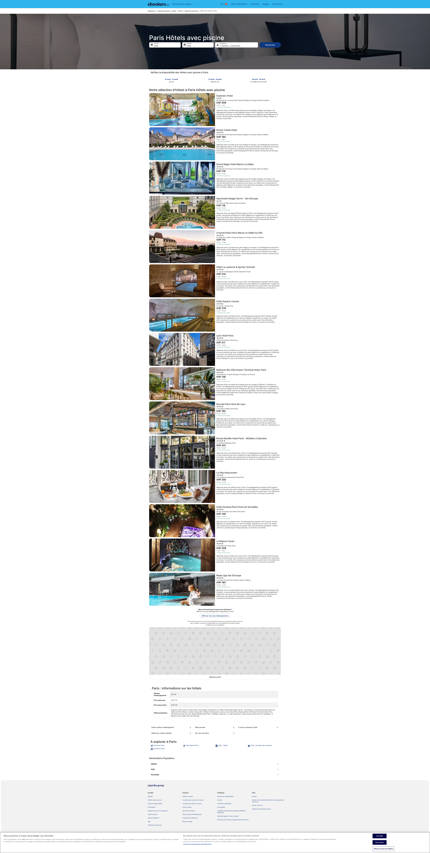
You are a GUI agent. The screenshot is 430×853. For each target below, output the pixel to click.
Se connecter (277, 4)
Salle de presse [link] (152, 814)
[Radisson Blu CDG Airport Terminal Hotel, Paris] (215, 383)
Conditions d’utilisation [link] (224, 803)
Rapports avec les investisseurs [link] (158, 811)
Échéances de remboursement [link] (261, 809)
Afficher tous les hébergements (215, 616)
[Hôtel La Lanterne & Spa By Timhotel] (215, 280)
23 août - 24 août (214, 79)
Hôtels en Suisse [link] (188, 796)
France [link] (180, 11)
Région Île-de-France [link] (191, 11)
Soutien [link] (254, 796)
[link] (166, 745)
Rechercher (270, 45)
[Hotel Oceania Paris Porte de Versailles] (215, 520)
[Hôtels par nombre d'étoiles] (171, 733)
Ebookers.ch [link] (152, 11)
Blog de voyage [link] (187, 821)
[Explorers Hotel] (215, 109)
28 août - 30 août (258, 79)
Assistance (254, 4)
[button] (215, 763)
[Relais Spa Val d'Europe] (215, 589)
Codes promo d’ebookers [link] (190, 818)
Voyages (265, 4)
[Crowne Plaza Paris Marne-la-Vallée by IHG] (215, 246)
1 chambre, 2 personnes (230, 46)
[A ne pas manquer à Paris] (258, 727)
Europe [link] (174, 11)
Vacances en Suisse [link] (189, 811)
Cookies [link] (219, 800)
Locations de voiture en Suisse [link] (192, 803)
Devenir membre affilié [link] (155, 803)
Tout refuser (379, 842)
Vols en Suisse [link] (187, 807)
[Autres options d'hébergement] (171, 727)
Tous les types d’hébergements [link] (192, 814)
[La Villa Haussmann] (215, 486)
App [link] (149, 821)
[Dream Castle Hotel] (215, 143)
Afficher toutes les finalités (383, 849)
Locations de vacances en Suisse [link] (193, 800)
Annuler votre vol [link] (257, 805)
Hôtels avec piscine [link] (164, 11)
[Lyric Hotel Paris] (215, 349)
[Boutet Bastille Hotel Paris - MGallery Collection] (215, 452)
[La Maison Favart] (215, 555)
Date (156, 46)
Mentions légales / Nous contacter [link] (228, 816)
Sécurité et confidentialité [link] (225, 796)
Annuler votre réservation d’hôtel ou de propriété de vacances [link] (268, 801)
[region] (215, 842)
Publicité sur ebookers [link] (155, 825)
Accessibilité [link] (221, 807)
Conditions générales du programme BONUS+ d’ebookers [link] (231, 811)
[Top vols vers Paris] (215, 733)
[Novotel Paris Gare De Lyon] (215, 417)
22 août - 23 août (171, 79)
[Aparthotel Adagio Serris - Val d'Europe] (215, 212)
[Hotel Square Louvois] (215, 315)
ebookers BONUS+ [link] (154, 818)
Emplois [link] (150, 796)
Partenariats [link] (151, 807)
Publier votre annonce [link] (155, 800)
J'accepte (379, 836)
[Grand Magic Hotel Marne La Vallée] (215, 178)
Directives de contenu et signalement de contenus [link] (233, 820)
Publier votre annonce (239, 4)
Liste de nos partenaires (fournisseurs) (197, 844)
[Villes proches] (215, 727)
